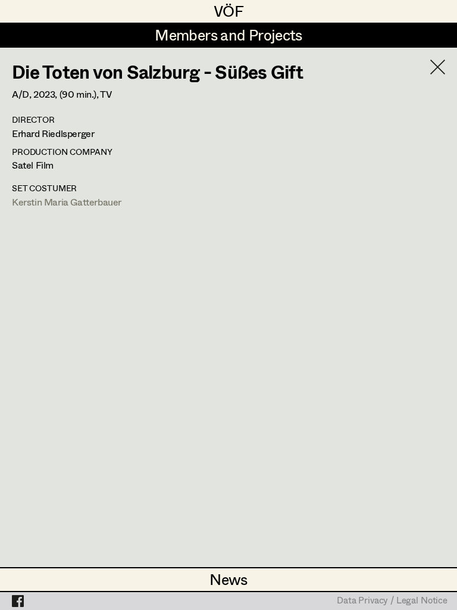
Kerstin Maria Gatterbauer (66, 201)
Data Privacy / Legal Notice (392, 601)
